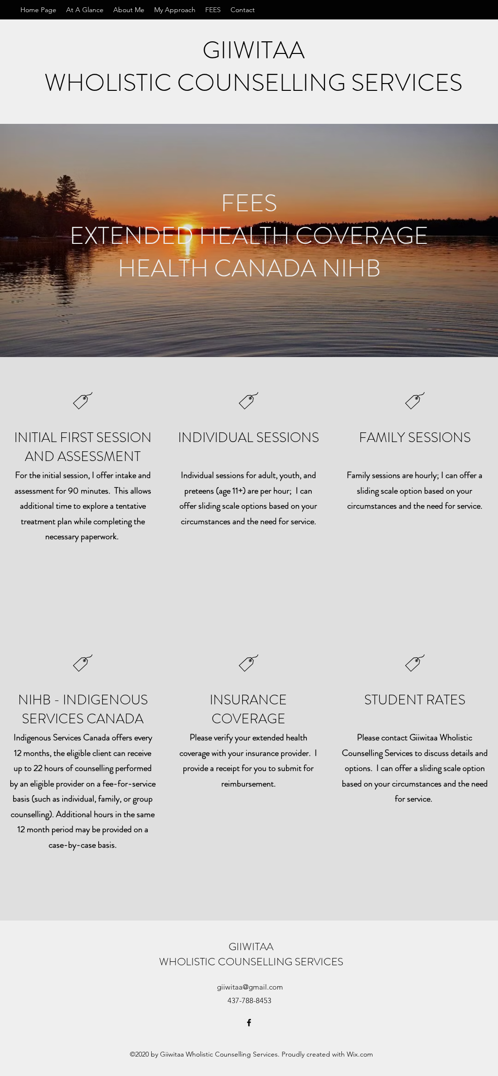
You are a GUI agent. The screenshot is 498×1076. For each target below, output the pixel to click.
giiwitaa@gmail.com (250, 986)
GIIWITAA (253, 50)
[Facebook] (249, 1022)
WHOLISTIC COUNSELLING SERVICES (253, 82)
